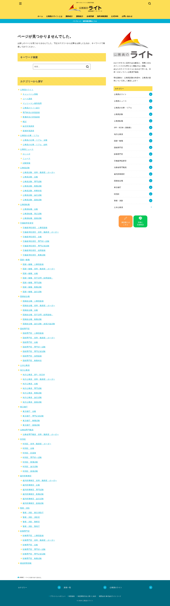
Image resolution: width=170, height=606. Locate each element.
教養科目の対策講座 (31, 116)
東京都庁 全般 (29, 411)
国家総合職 (25, 296)
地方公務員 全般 (30, 383)
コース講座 (27, 98)
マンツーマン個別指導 (32, 103)
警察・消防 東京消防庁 (33, 512)
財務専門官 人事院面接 (33, 535)
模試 (24, 121)
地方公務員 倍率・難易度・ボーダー (39, 379)
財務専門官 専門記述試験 (34, 553)
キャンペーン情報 (30, 94)
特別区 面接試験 (30, 471)
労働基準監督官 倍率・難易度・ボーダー (41, 232)
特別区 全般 (28, 448)
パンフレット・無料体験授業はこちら (85, 21)
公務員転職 (25, 204)
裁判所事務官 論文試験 (33, 498)
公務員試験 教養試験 (32, 186)
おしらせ (26, 153)
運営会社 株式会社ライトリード (110, 596)
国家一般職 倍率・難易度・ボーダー (39, 268)
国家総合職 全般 (30, 310)
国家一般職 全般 (30, 273)
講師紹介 (69, 16)
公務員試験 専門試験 (32, 181)
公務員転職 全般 (30, 209)
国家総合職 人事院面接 (33, 301)
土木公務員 (25, 365)
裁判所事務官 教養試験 (33, 494)
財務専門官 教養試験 (32, 558)
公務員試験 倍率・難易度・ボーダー (39, 172)
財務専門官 (25, 531)
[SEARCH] (149, 3)
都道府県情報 (25, 563)
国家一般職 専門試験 (32, 282)
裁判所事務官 (25, 475)
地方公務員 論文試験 (32, 397)
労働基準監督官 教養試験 (34, 254)
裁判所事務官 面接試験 (33, 503)
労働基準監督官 (26, 222)
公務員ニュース (26, 149)
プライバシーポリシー (58, 596)
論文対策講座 (28, 126)
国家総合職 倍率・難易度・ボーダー (39, 305)
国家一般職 (25, 259)
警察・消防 (25, 508)
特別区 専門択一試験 (32, 457)
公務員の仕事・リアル (29, 135)
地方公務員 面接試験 (32, 402)
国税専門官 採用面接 (32, 356)
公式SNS (114, 16)
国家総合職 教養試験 (32, 319)
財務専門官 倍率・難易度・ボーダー (39, 540)
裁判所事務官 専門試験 (33, 489)
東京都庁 (24, 406)
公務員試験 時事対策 (32, 190)
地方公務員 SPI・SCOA (34, 374)
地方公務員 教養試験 (32, 392)
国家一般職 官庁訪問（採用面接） (38, 277)
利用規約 (72, 596)
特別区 (23, 439)
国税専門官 (25, 328)
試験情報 (26, 163)
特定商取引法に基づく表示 (87, 596)
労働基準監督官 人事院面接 (35, 227)
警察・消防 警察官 (31, 521)
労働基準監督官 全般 (32, 236)
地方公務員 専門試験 (32, 388)
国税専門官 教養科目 (32, 360)
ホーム (40, 16)
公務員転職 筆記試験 (32, 213)
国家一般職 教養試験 (32, 287)
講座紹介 (79, 16)
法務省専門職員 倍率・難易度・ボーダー (41, 434)
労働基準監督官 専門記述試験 (36, 245)
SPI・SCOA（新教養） (123, 127)
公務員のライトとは (54, 16)
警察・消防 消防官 (31, 517)
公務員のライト (26, 89)
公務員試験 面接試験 (32, 199)
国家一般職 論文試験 (32, 291)
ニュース (26, 158)
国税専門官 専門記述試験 (34, 351)
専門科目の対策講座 (31, 112)
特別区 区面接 (29, 452)
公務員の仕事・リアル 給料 (35, 144)
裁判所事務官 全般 (31, 484)
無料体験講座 (102, 16)
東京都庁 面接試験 (31, 425)
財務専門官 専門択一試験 (34, 549)
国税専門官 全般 (30, 342)
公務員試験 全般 (30, 176)
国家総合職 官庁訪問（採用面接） (38, 314)
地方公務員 (25, 370)
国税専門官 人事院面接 (33, 333)
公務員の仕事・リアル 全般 (35, 140)
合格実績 (90, 16)
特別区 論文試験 (30, 466)
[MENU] (20, 3)
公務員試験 (25, 167)
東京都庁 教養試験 (31, 420)
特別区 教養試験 (30, 462)
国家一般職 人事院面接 (33, 264)
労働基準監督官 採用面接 (34, 250)
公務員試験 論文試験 (32, 195)
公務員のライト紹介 (31, 107)
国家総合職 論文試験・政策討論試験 (39, 323)
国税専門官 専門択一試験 (34, 346)
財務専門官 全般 (30, 544)
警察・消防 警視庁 (31, 526)
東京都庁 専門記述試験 (33, 415)
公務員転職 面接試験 (32, 218)
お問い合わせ (127, 16)
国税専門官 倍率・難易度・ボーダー (39, 337)
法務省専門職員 (26, 429)
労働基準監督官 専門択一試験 (36, 241)
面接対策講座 (28, 130)
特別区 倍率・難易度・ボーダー (37, 443)
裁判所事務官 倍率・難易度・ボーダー (40, 480)
